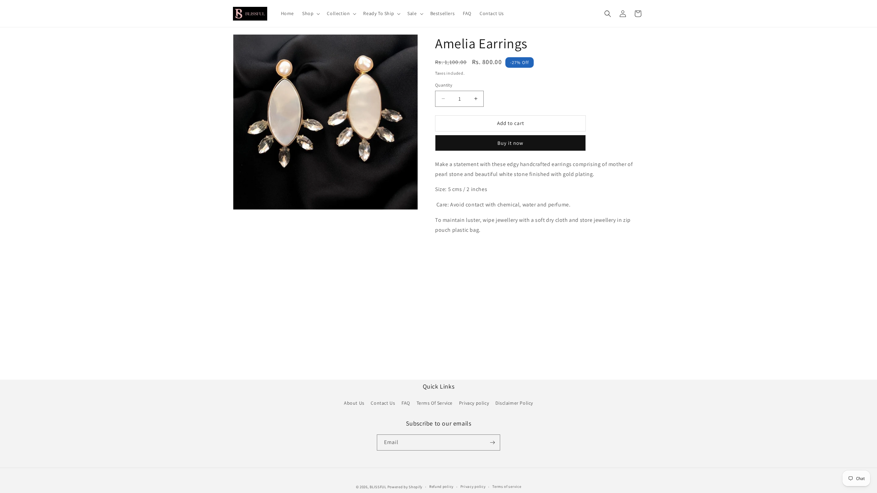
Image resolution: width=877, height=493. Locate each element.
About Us (354, 403)
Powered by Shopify (405, 486)
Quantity (443, 85)
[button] (310, 13)
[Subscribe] (492, 442)
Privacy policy (474, 403)
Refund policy (441, 486)
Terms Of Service (435, 403)
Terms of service (506, 486)
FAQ (406, 403)
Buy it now (510, 143)
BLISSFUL (378, 486)
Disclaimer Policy (514, 403)
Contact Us (383, 403)
